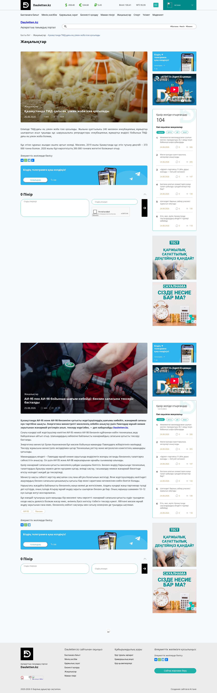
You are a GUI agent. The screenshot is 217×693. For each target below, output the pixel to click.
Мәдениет (158, 14)
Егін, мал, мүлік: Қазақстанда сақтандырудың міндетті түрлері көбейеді (174, 218)
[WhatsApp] (25, 160)
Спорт (137, 14)
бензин (39, 511)
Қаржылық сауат (68, 14)
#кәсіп (182, 26)
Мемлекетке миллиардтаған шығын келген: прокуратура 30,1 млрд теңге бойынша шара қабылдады (176, 139)
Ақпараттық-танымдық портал (34, 664)
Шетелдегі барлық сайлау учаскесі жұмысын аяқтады (175, 202)
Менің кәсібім (49, 14)
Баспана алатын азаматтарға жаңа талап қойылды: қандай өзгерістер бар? (175, 186)
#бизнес (189, 26)
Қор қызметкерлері (123, 663)
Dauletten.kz (29, 22)
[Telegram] (29, 160)
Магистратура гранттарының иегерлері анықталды (173, 155)
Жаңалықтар (124, 14)
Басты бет (25, 35)
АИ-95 (26, 511)
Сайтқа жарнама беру (175, 670)
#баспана (174, 26)
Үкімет (146, 14)
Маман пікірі (108, 14)
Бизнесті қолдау (89, 14)
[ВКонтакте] (22, 160)
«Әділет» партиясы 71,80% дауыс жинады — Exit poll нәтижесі (174, 170)
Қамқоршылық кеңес (124, 659)
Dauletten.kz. (121, 427)
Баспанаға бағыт (30, 14)
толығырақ (35, 180)
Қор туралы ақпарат (124, 655)
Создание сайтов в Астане (183, 689)
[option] (70, 5)
